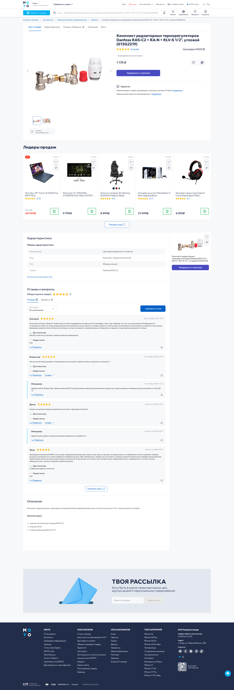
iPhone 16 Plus (150, 637)
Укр (204, 4)
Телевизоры (150, 647)
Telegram (196, 651)
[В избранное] (56, 162)
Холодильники (151, 654)
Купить (54, 211)
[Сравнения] (56, 167)
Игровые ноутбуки (153, 661)
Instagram (191, 651)
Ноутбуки (149, 658)
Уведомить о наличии (138, 73)
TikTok (201, 651)
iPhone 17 (148, 665)
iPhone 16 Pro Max (152, 644)
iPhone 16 (148, 634)
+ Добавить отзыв (153, 308)
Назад (27, 71)
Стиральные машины (154, 651)
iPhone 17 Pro (150, 672)
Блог (124, 4)
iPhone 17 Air (150, 668)
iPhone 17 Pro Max (152, 675)
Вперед (111, 71)
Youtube (180, 651)
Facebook (185, 651)
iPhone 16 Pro (150, 641)
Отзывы (32, 300)
